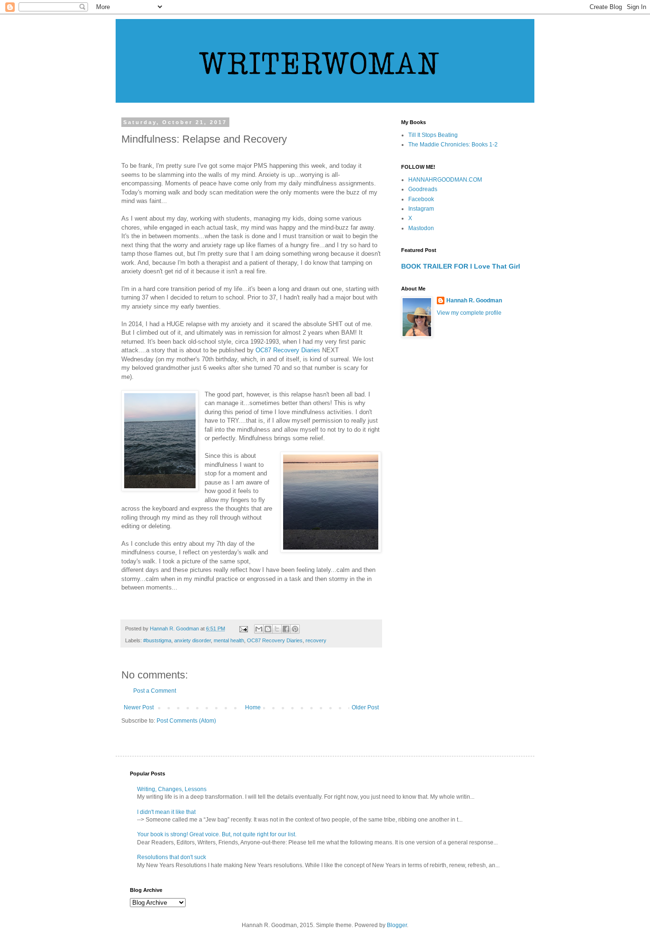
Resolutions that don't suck (171, 857)
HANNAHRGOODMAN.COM (445, 179)
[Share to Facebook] (286, 629)
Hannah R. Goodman (474, 300)
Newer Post (139, 707)
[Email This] (259, 629)
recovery (315, 640)
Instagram (421, 208)
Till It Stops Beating (433, 135)
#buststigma (157, 640)
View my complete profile (469, 313)
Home (253, 707)
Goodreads (422, 189)
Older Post (365, 707)
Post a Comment (154, 690)
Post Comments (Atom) (186, 720)
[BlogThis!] (268, 629)
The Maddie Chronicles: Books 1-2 (453, 144)
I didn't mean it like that (166, 812)
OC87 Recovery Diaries (288, 350)
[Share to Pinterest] (295, 629)
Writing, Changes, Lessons (172, 789)
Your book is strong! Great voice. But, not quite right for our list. (216, 834)
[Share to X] (277, 629)
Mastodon (421, 228)
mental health (229, 640)
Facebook (421, 199)
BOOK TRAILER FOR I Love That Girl (460, 266)
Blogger (397, 925)
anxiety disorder (192, 640)
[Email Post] (243, 628)
